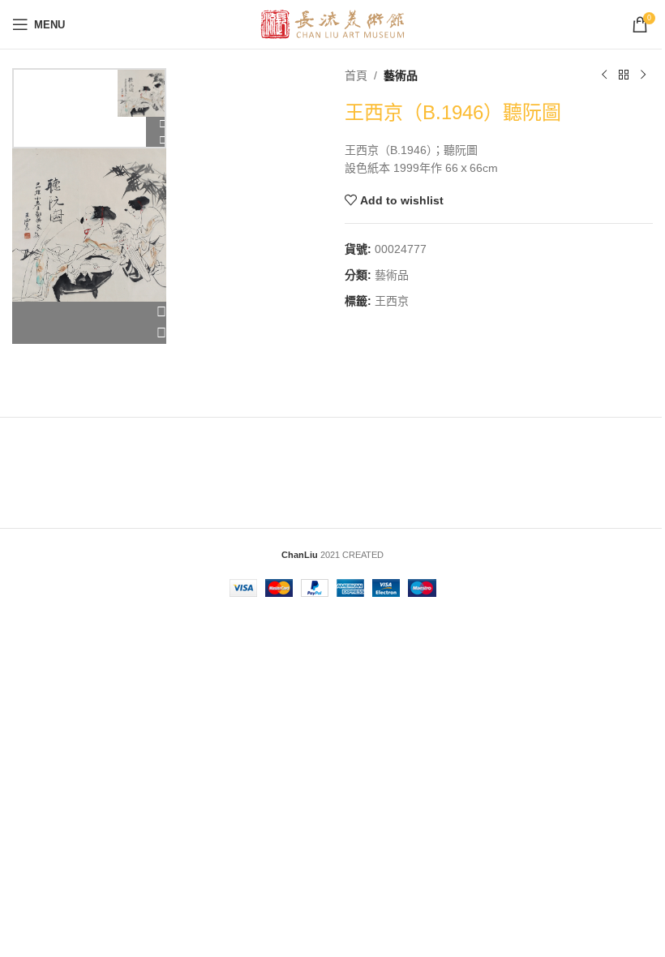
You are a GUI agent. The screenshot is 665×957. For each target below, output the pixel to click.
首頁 (356, 75)
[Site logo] (332, 23)
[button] (89, 312)
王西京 (392, 300)
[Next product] (643, 75)
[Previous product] (604, 75)
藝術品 (401, 75)
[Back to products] (623, 75)
